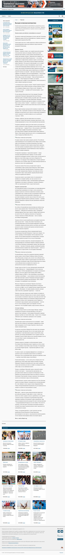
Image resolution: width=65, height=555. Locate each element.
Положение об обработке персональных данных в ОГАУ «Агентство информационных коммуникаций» (22, 547)
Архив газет (55, 20)
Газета (9, 16)
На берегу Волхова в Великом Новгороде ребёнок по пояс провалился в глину (7, 54)
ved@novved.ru (19, 539)
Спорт (16, 19)
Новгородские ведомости (13, 542)
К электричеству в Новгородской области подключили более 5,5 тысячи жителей (7, 24)
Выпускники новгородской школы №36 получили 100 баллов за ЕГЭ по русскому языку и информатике (7, 46)
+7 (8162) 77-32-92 (15, 537)
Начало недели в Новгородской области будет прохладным (7, 30)
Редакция (61, 552)
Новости (3, 16)
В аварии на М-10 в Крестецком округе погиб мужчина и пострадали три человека (6, 37)
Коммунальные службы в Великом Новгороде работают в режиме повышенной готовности (7, 61)
